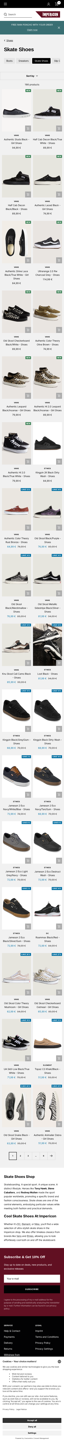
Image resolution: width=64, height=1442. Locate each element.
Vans (16, 135)
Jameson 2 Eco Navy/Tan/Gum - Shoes (47, 807)
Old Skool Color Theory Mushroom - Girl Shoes (16, 1005)
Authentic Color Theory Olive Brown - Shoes (47, 342)
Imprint (39, 1330)
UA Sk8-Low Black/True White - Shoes (16, 1071)
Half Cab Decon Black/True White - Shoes (47, 141)
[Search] (26, 14)
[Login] (48, 4)
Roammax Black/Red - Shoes (48, 939)
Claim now (32, 30)
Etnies (47, 468)
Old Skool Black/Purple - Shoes (47, 540)
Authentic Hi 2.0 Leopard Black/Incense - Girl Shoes (47, 408)
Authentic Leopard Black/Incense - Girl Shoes (16, 408)
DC (47, 933)
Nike (36, 1224)
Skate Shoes (41, 60)
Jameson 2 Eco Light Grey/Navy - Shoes (16, 873)
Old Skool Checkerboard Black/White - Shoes (16, 342)
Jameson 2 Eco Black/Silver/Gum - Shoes (16, 939)
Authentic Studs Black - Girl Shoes (16, 141)
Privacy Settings (44, 1348)
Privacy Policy (42, 1342)
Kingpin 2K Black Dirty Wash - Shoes (47, 474)
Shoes (9, 40)
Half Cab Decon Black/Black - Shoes (16, 207)
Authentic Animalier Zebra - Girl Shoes (47, 1137)
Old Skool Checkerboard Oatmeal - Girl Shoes (47, 1005)
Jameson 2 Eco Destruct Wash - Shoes (47, 873)
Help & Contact (12, 1330)
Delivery (8, 1342)
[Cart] (56, 4)
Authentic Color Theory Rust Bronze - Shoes (16, 540)
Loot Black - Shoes (47, 673)
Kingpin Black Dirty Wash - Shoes (47, 741)
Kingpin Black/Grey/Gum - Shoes (16, 741)
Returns (8, 1348)
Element (47, 1065)
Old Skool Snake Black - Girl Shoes (17, 1137)
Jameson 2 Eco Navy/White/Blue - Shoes (16, 807)
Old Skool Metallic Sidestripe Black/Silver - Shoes (47, 608)
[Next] (51, 1156)
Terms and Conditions (47, 1336)
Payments (9, 1336)
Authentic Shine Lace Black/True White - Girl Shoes (17, 275)
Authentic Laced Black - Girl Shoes (47, 207)
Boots (9, 60)
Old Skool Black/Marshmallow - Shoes (16, 608)
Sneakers (24, 60)
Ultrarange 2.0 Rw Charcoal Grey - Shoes (47, 273)
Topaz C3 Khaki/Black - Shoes (47, 1071)
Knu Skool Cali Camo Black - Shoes (16, 675)
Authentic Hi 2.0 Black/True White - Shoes (16, 474)
